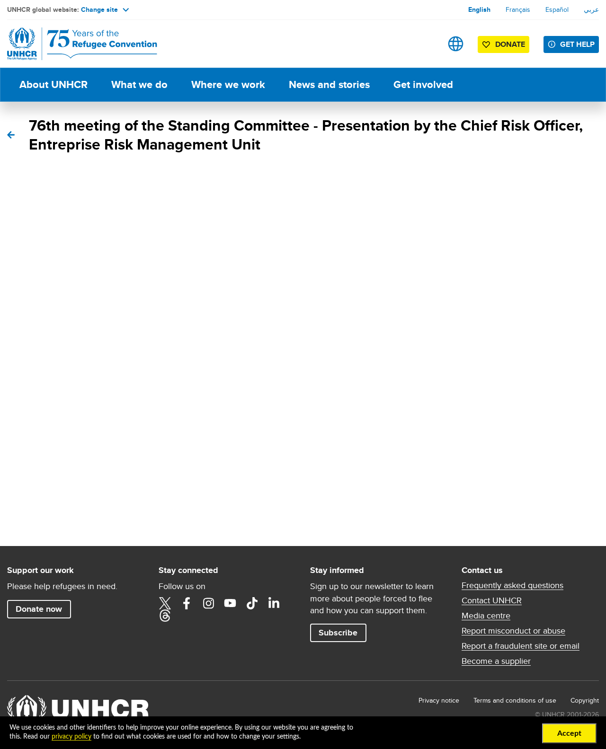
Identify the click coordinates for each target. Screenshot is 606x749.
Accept (569, 733)
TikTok (252, 603)
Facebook (186, 603)
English (479, 9)
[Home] (73, 44)
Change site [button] (99, 9)
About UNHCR (53, 84)
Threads (165, 615)
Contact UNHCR (492, 600)
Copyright (584, 700)
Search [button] (426, 44)
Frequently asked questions (512, 585)
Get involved (423, 84)
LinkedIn (273, 603)
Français (518, 9)
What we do (139, 84)
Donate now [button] (39, 609)
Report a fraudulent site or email (520, 646)
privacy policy (71, 736)
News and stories (329, 84)
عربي (591, 9)
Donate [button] (510, 44)
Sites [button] (455, 44)
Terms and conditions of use (514, 700)
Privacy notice (439, 700)
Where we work (228, 84)
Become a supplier (496, 661)
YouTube (230, 603)
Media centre (486, 615)
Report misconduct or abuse (513, 631)
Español (557, 9)
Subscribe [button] (338, 632)
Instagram (208, 603)
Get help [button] (577, 44)
